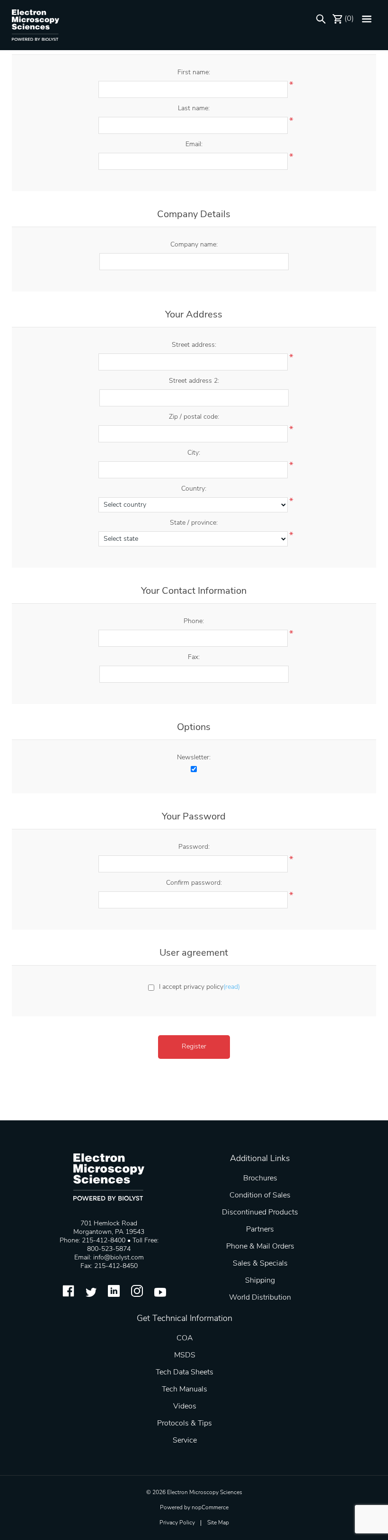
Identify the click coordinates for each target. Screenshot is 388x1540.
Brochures (260, 1178)
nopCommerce (210, 1508)
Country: (193, 489)
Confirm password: (194, 883)
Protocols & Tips (184, 1423)
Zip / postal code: (194, 417)
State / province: (194, 523)
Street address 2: (194, 381)
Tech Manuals (184, 1389)
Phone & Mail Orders (260, 1246)
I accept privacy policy (191, 987)
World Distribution (260, 1298)
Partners (260, 1229)
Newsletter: (194, 757)
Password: (194, 847)
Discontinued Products (260, 1212)
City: (193, 453)
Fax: (194, 657)
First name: (193, 72)
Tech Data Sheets (184, 1372)
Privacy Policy (177, 1523)
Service (185, 1440)
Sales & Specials (260, 1263)
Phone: (194, 621)
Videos (184, 1406)
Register (194, 1046)
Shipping (260, 1281)
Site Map (218, 1523)
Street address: (194, 345)
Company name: (194, 244)
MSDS (184, 1355)
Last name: (194, 108)
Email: (194, 144)
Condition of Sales (260, 1195)
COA (184, 1338)
